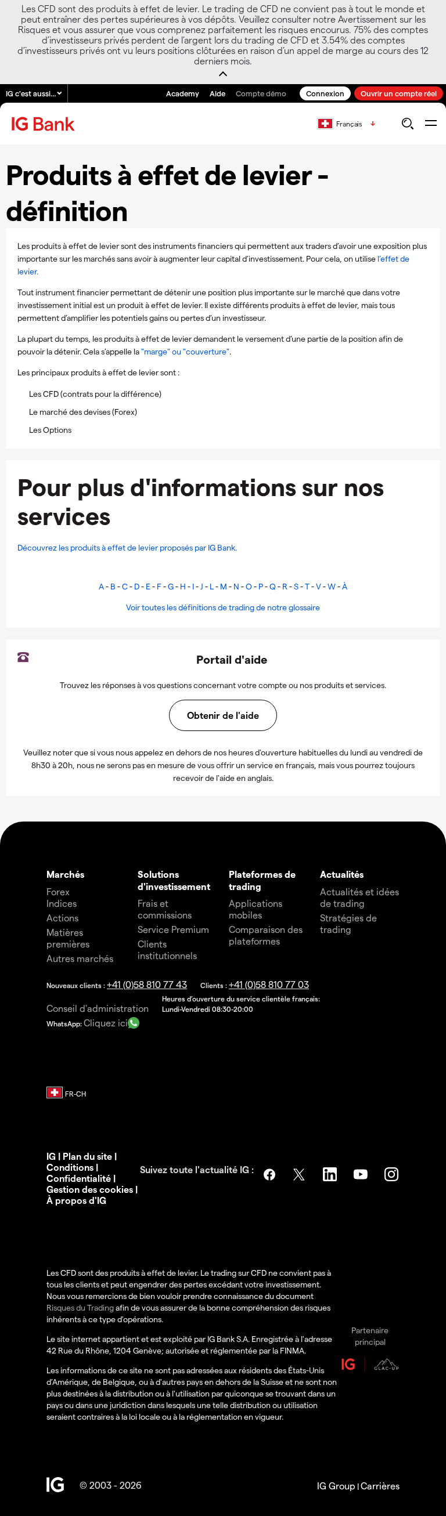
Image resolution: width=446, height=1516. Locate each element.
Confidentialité (78, 1178)
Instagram (393, 1174)
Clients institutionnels (167, 949)
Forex (58, 891)
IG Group (336, 1485)
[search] (407, 123)
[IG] (45, 124)
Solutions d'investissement (174, 880)
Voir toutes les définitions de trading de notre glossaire (223, 607)
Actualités (342, 874)
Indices (61, 903)
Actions (62, 917)
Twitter (300, 1174)
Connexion (325, 93)
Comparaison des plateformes (266, 935)
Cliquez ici (106, 1022)
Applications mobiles (255, 909)
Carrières (380, 1485)
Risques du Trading (80, 1307)
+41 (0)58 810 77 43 (147, 984)
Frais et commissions (165, 909)
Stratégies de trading (348, 923)
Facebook (269, 1174)
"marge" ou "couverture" (185, 351)
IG (51, 1156)
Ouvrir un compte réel (399, 93)
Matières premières (67, 938)
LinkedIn (331, 1174)
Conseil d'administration (97, 1008)
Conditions (69, 1167)
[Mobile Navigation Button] (430, 123)
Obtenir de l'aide (223, 715)
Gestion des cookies (89, 1189)
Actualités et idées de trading (359, 897)
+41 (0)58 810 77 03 (269, 984)
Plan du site (87, 1156)
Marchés (65, 874)
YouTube (362, 1174)
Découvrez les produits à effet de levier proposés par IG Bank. (127, 547)
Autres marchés (79, 958)
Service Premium (173, 929)
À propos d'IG (76, 1200)
